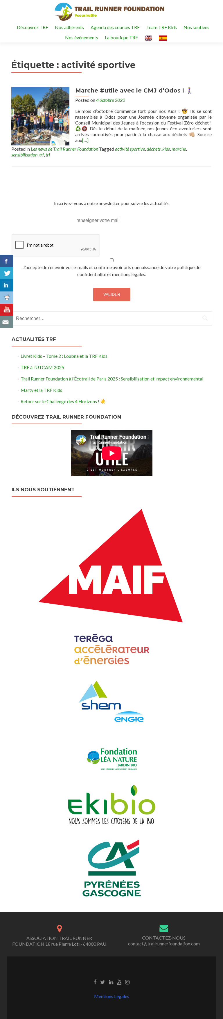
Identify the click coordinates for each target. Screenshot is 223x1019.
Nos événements (81, 37)
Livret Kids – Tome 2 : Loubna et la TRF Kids (64, 356)
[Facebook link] (94, 982)
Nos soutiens (196, 27)
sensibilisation (24, 154)
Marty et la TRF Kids (41, 390)
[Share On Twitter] (6, 273)
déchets (154, 149)
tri (48, 154)
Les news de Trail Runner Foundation (64, 149)
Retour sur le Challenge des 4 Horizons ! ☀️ (63, 401)
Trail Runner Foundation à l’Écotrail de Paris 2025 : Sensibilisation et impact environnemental (112, 378)
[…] (85, 140)
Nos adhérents (69, 27)
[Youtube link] (119, 982)
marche (179, 149)
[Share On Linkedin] (6, 285)
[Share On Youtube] (6, 310)
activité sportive (130, 149)
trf (41, 154)
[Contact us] (6, 322)
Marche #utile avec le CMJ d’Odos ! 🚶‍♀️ (134, 90)
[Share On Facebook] (6, 261)
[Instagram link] (127, 982)
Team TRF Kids (161, 27)
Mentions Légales (111, 996)
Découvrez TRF (32, 27)
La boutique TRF (121, 37)
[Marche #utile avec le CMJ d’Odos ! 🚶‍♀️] (40, 115)
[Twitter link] (102, 982)
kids (166, 149)
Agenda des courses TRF (115, 27)
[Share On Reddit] (6, 297)
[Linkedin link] (111, 982)
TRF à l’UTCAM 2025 (42, 367)
